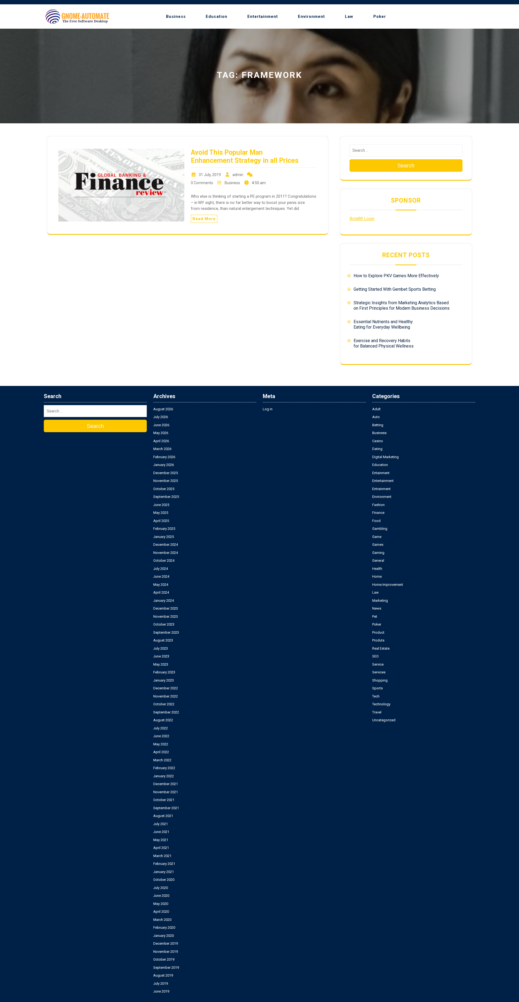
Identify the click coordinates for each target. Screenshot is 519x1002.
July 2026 (160, 417)
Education (216, 16)
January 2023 (163, 680)
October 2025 (163, 489)
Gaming (378, 553)
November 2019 (165, 952)
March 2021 (162, 856)
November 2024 (165, 553)
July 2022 (160, 728)
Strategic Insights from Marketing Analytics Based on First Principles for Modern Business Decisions (402, 305)
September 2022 (166, 712)
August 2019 (163, 975)
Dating (377, 449)
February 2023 (164, 672)
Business (176, 16)
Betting (377, 425)
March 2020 (162, 920)
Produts (378, 640)
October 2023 (163, 624)
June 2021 (161, 832)
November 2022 (165, 696)
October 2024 (163, 560)
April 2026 (161, 441)
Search (405, 165)
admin (237, 175)
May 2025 (160, 513)
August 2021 (163, 816)
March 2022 (162, 760)
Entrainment (381, 489)
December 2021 (165, 784)
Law (349, 16)
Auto (376, 417)
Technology (381, 704)
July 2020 (160, 888)
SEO (375, 656)
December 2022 (165, 688)
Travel (376, 712)
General (378, 560)
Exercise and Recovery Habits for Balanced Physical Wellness (384, 343)
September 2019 (166, 967)
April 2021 (161, 848)
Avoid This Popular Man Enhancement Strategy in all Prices (244, 156)
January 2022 (163, 776)
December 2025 (165, 473)
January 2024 (163, 600)
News (376, 608)
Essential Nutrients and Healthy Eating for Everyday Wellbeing (383, 324)
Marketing (380, 600)
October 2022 (163, 704)
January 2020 (163, 936)
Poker (379, 16)
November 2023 (165, 616)
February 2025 (164, 529)
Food (376, 521)
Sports (377, 688)
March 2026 (162, 449)
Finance (378, 513)
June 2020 (161, 896)
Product (378, 632)
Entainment (381, 473)
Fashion (378, 505)
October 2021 (163, 800)
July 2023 (160, 648)
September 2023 (166, 632)
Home (377, 576)
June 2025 (161, 505)
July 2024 (160, 569)
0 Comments (202, 183)
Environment (311, 16)
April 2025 (161, 521)
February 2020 (164, 927)
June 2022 (161, 736)
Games (377, 545)
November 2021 (165, 792)
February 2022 (164, 768)
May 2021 (160, 840)
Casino (377, 441)
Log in (267, 409)
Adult (376, 409)
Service (378, 664)
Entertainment (262, 16)
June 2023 (161, 656)
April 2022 (161, 752)
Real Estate (381, 648)
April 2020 (161, 912)
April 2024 (161, 592)
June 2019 (161, 991)
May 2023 (160, 664)
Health (377, 569)
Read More (204, 218)
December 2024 (165, 545)
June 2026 (161, 425)
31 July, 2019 (210, 175)
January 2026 (163, 465)
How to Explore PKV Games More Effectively (396, 275)
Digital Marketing (385, 457)
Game (376, 537)
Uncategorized (383, 720)
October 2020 (163, 880)
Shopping (380, 680)
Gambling (379, 529)
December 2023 (165, 608)
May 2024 (160, 585)
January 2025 (163, 537)
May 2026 (160, 433)
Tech (376, 696)
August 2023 (163, 640)
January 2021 (163, 872)
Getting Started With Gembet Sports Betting (395, 289)
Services (378, 672)
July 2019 (160, 983)
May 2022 (160, 744)
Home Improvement (387, 585)
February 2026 (164, 457)
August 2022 (163, 720)
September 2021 (166, 808)
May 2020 (160, 904)
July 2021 (160, 824)
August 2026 (163, 409)
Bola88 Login (362, 218)
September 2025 (166, 497)
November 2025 (165, 481)
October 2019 (163, 959)
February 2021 (164, 864)
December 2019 (165, 943)
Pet (374, 616)
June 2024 (161, 576)
